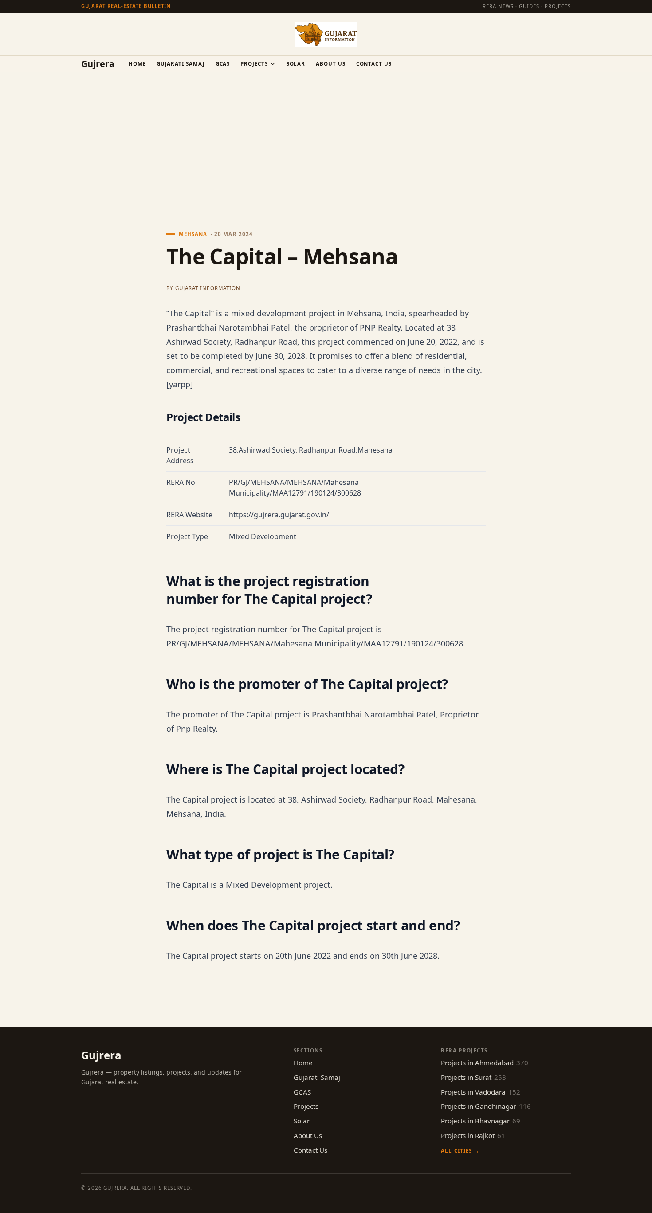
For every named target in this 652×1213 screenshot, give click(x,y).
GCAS (223, 63)
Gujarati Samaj (181, 63)
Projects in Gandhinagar (486, 1106)
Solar (296, 63)
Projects (253, 63)
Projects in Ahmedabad (484, 1062)
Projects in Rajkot (473, 1135)
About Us (330, 63)
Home (137, 63)
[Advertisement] (326, 139)
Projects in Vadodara (480, 1091)
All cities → (460, 1150)
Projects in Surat (473, 1077)
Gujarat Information (207, 288)
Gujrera (97, 63)
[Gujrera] (326, 34)
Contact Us (374, 63)
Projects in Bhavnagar (480, 1120)
